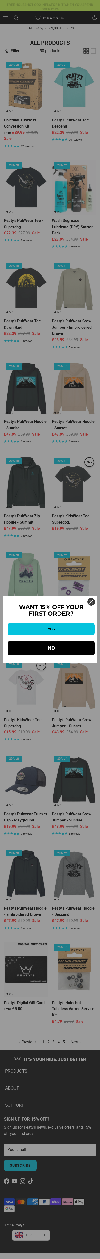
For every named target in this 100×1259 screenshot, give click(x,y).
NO (51, 648)
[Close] (91, 602)
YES (51, 629)
